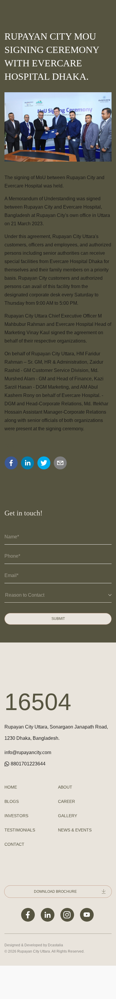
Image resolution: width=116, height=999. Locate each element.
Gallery (67, 815)
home (10, 787)
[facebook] (11, 463)
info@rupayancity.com (27, 752)
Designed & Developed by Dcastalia (33, 945)
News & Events (75, 830)
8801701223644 (28, 763)
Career (66, 801)
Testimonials (19, 830)
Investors (16, 815)
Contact (14, 844)
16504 (37, 702)
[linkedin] (27, 463)
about (65, 787)
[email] (60, 463)
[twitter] (44, 463)
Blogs (11, 801)
